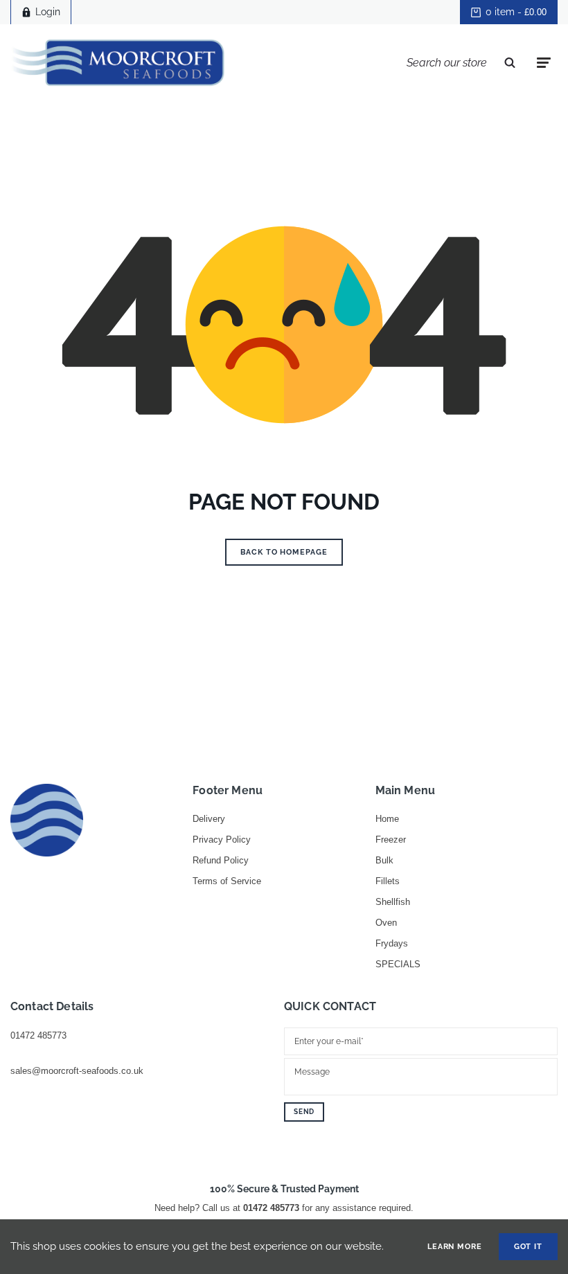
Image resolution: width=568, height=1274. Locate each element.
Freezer (390, 839)
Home (387, 819)
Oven (386, 922)
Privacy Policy (222, 839)
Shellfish (392, 902)
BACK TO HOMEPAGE (283, 552)
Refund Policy (221, 860)
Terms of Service (227, 881)
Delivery (209, 819)
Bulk (384, 860)
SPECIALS (397, 964)
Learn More (454, 1246)
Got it (528, 1246)
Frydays (391, 943)
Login (47, 11)
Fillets (387, 881)
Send (304, 1111)
